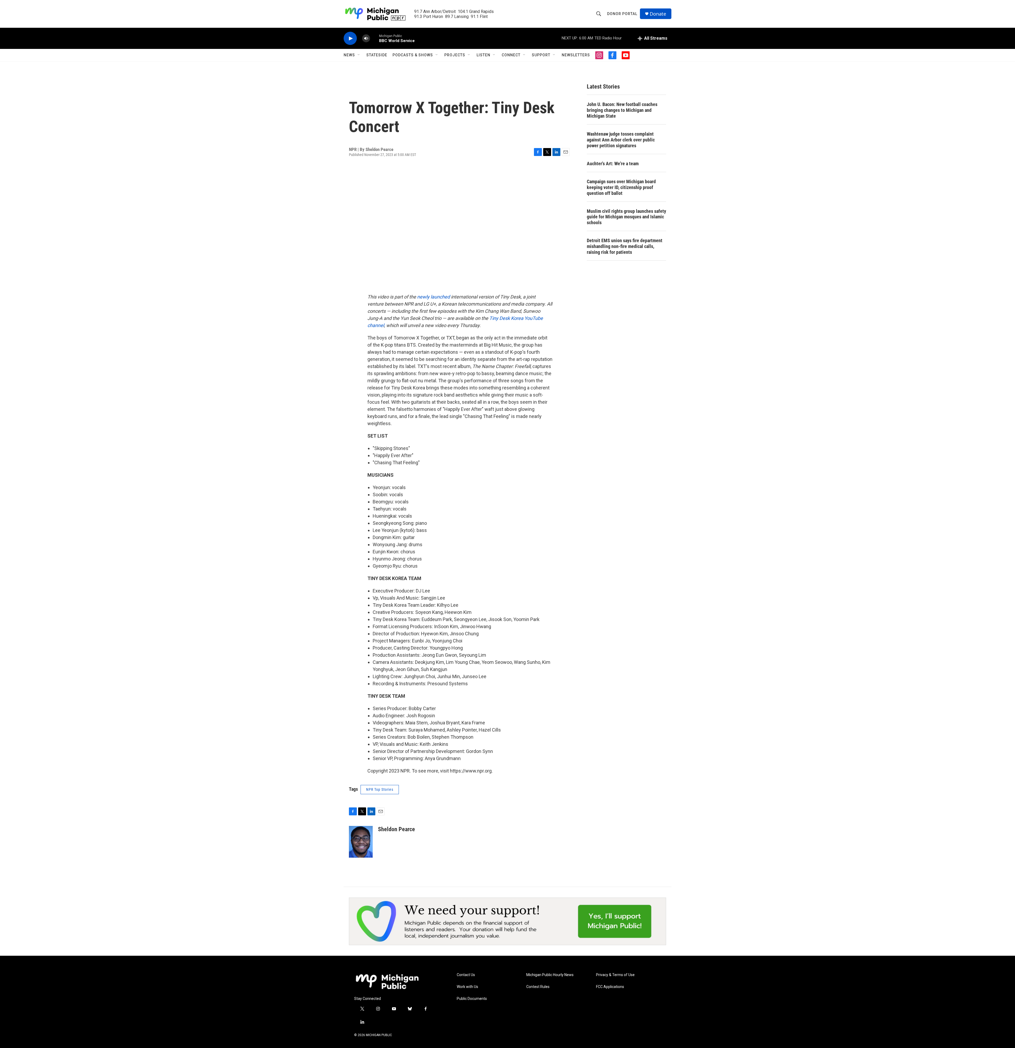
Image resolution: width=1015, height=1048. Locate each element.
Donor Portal (622, 14)
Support (541, 55)
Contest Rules (538, 987)
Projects (454, 55)
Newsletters (576, 55)
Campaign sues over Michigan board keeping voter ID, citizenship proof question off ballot (621, 187)
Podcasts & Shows (413, 55)
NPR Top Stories (379, 789)
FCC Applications (610, 987)
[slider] (374, 38)
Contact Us (466, 975)
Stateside (376, 55)
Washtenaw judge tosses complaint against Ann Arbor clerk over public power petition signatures (621, 139)
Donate (658, 14)
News (349, 55)
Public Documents (472, 999)
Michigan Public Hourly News (550, 975)
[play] (350, 38)
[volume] (366, 38)
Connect (511, 55)
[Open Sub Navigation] (359, 55)
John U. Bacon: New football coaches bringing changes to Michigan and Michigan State (622, 110)
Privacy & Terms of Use (615, 975)
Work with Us (467, 987)
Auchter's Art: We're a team (613, 163)
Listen (483, 55)
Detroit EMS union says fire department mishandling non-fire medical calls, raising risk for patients (624, 246)
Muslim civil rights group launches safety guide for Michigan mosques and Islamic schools (626, 217)
